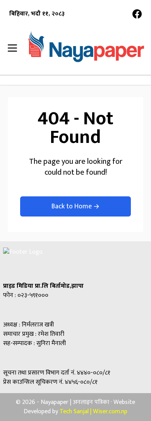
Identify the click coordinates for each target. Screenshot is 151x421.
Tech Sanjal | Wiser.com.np (93, 411)
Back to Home (71, 206)
